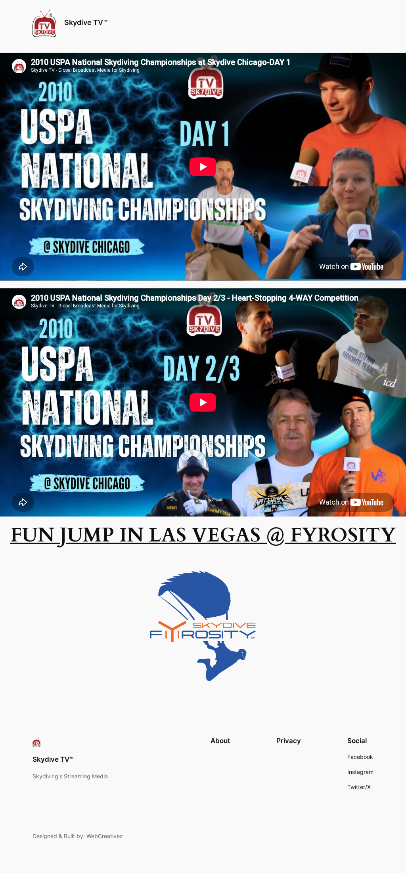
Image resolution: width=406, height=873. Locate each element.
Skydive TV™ (85, 22)
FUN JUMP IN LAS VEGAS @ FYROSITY (203, 535)
